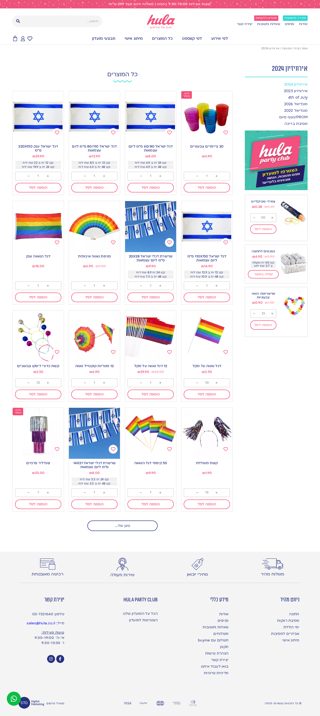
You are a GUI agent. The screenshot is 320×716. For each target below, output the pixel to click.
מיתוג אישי (134, 38)
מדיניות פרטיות (216, 673)
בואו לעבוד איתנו (214, 666)
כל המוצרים (162, 38)
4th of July (298, 97)
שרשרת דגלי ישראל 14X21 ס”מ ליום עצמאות (94, 465)
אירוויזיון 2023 (296, 91)
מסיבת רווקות (288, 620)
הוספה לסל (263, 229)
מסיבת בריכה (296, 123)
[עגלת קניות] (15, 39)
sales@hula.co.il (41, 623)
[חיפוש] (18, 21)
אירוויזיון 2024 (296, 84)
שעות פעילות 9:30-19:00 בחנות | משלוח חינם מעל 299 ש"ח (160, 4)
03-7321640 (42, 614)
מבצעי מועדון (103, 38)
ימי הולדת (291, 627)
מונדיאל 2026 (296, 104)
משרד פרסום (55, 703)
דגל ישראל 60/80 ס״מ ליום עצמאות (151, 148)
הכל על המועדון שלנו (140, 613)
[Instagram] (51, 659)
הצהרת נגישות (216, 653)
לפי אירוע (219, 38)
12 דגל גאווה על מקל (150, 366)
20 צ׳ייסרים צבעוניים (206, 146)
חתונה (294, 614)
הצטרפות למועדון (143, 620)
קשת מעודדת (207, 463)
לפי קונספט (192, 38)
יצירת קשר (244, 24)
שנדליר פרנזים (38, 463)
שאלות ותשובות (268, 24)
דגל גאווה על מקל (207, 366)
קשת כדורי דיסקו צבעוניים (38, 366)
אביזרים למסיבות (285, 633)
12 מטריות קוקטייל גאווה (94, 366)
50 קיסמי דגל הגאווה (150, 463)
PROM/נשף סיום (293, 117)
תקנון (224, 646)
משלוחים (220, 633)
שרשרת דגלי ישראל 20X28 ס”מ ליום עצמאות (150, 258)
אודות (303, 24)
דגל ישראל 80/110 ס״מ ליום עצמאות (94, 148)
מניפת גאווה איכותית (94, 256)
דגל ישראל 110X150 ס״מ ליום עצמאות (206, 258)
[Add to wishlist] (225, 132)
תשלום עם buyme (213, 640)
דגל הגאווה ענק (38, 256)
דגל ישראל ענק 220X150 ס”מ (38, 148)
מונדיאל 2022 (296, 110)
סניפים (289, 24)
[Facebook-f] (60, 659)
